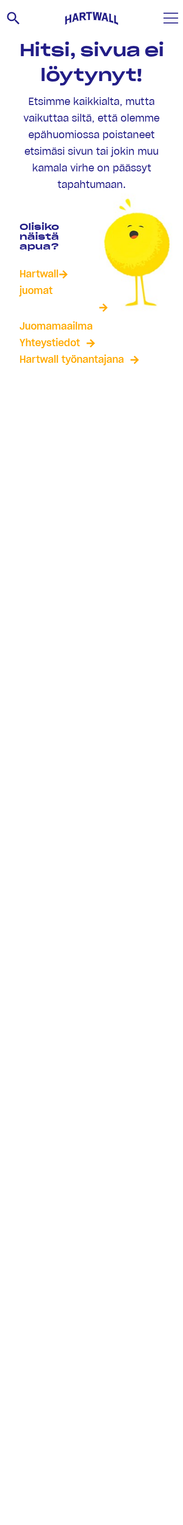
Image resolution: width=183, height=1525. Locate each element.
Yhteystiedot (50, 343)
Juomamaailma (56, 327)
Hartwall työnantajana (72, 360)
